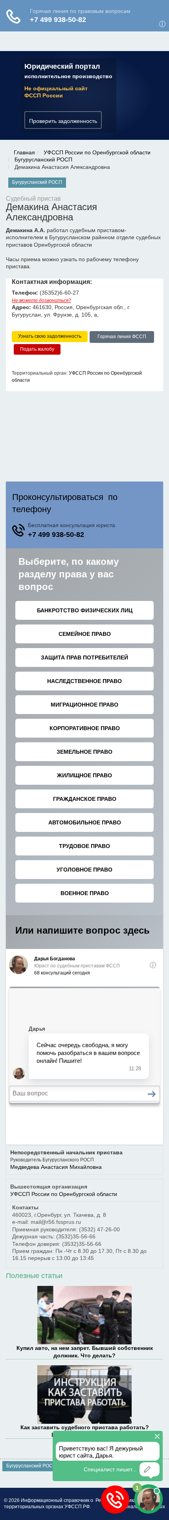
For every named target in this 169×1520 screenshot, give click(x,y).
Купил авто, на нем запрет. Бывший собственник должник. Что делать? (85, 1351)
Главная (24, 152)
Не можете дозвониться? (41, 300)
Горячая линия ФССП (121, 336)
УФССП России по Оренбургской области (97, 152)
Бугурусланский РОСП (43, 159)
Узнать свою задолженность (49, 336)
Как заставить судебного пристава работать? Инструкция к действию (84, 1431)
